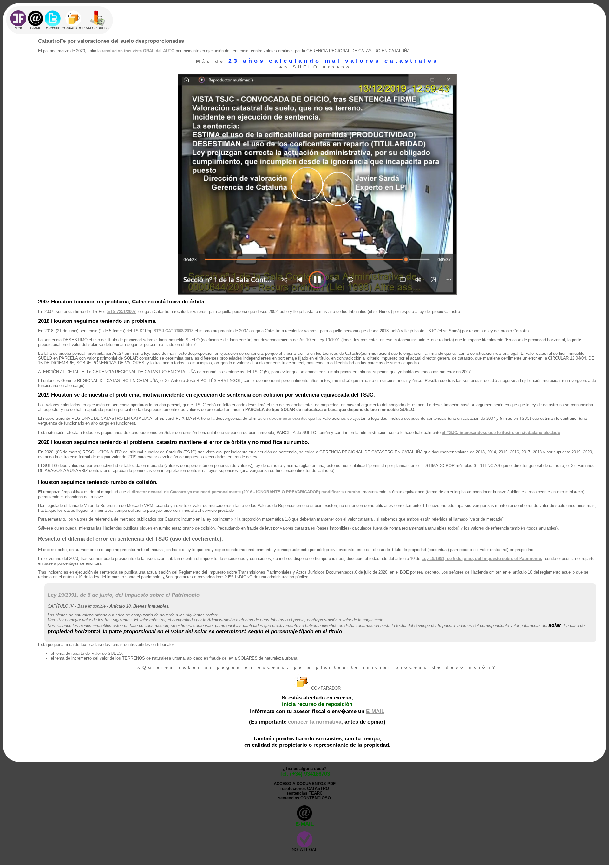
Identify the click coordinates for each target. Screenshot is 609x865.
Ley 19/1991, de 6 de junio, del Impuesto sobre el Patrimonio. (482, 558)
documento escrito (287, 418)
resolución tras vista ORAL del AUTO (138, 51)
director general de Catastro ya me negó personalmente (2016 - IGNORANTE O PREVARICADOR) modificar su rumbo (246, 492)
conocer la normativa (314, 722)
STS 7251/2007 (121, 311)
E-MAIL (375, 711)
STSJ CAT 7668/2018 (173, 330)
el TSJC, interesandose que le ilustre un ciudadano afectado (501, 432)
